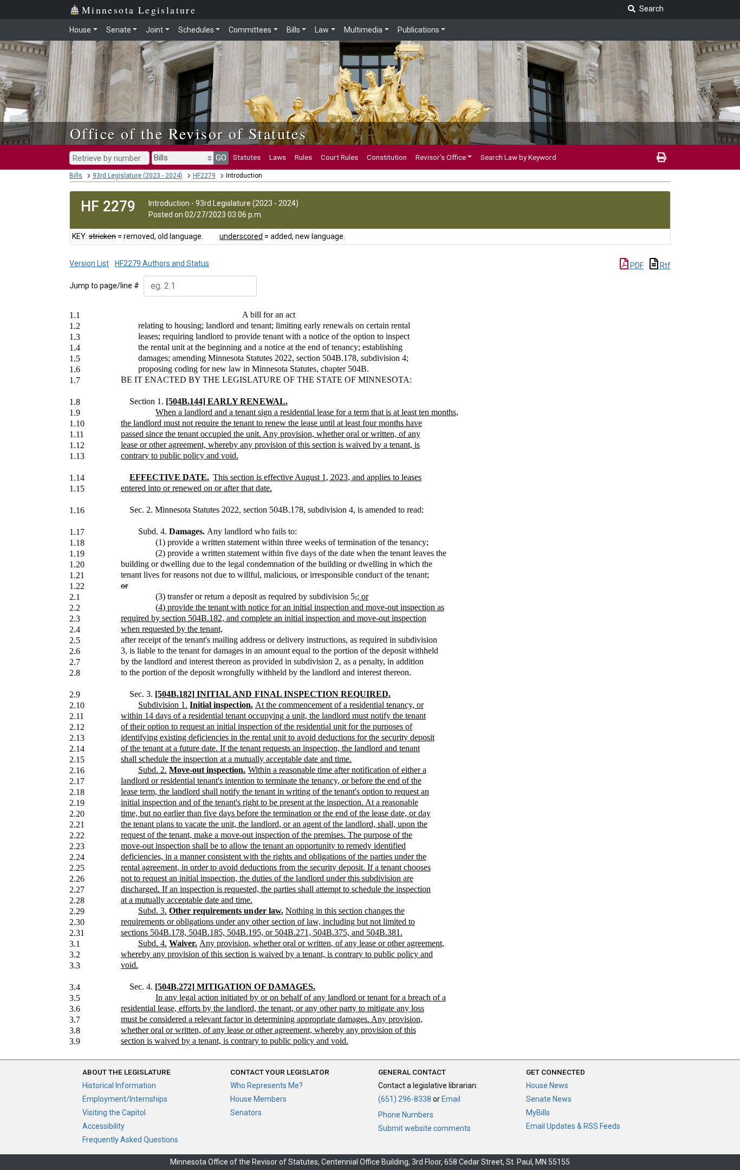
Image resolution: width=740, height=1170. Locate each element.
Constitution (387, 157)
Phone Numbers (405, 1114)
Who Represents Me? (266, 1085)
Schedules (196, 29)
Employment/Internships (124, 1099)
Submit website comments (424, 1128)
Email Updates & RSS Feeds (573, 1126)
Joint (154, 29)
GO (221, 158)
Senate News (549, 1099)
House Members (258, 1099)
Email (451, 1099)
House (80, 29)
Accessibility (103, 1126)
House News (547, 1085)
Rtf (664, 265)
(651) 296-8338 (404, 1099)
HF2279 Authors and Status (162, 263)
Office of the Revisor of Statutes (188, 133)
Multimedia (363, 29)
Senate (118, 29)
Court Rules (339, 157)
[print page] (661, 157)
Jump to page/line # (104, 285)
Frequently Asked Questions (130, 1139)
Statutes (247, 157)
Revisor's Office (441, 157)
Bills (293, 29)
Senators (246, 1112)
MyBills (538, 1112)
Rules (303, 157)
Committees (250, 29)
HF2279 (204, 175)
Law (322, 29)
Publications (418, 29)
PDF (636, 265)
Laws (277, 157)
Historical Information (119, 1085)
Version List (89, 263)
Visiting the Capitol (114, 1112)
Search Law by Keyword (518, 157)
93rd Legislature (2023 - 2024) (138, 175)
